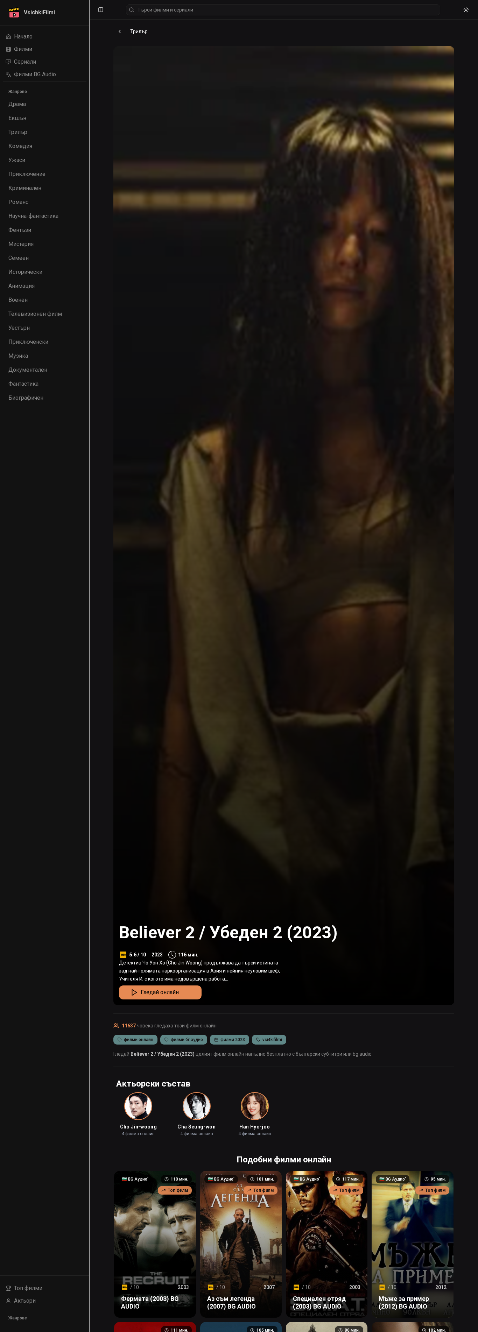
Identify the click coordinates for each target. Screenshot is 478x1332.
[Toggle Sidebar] (89, 666)
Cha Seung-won (196, 1127)
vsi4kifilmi (272, 1039)
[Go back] (119, 31)
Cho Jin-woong (138, 1127)
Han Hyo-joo (254, 1127)
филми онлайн (138, 1039)
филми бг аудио (187, 1039)
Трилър (139, 31)
